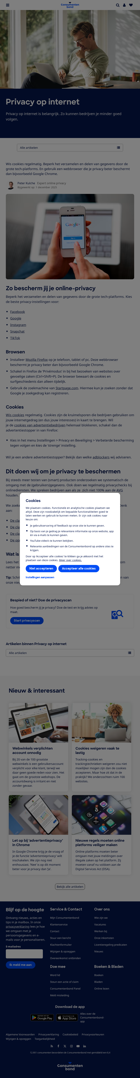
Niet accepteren (41, 568)
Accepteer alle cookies (79, 568)
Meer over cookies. (70, 560)
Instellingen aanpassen (40, 577)
